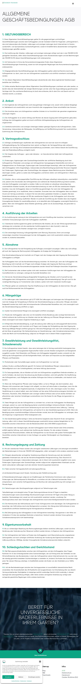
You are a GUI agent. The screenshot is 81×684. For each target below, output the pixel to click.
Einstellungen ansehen (34, 677)
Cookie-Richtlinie (15, 680)
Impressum (29, 680)
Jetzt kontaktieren (40, 655)
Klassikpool (7, 636)
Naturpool (37, 634)
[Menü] (71, 4)
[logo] (10, 3)
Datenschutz (23, 680)
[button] (40, 661)
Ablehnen (20, 677)
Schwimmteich (62, 634)
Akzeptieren (8, 677)
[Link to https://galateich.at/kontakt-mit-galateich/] (40, 651)
